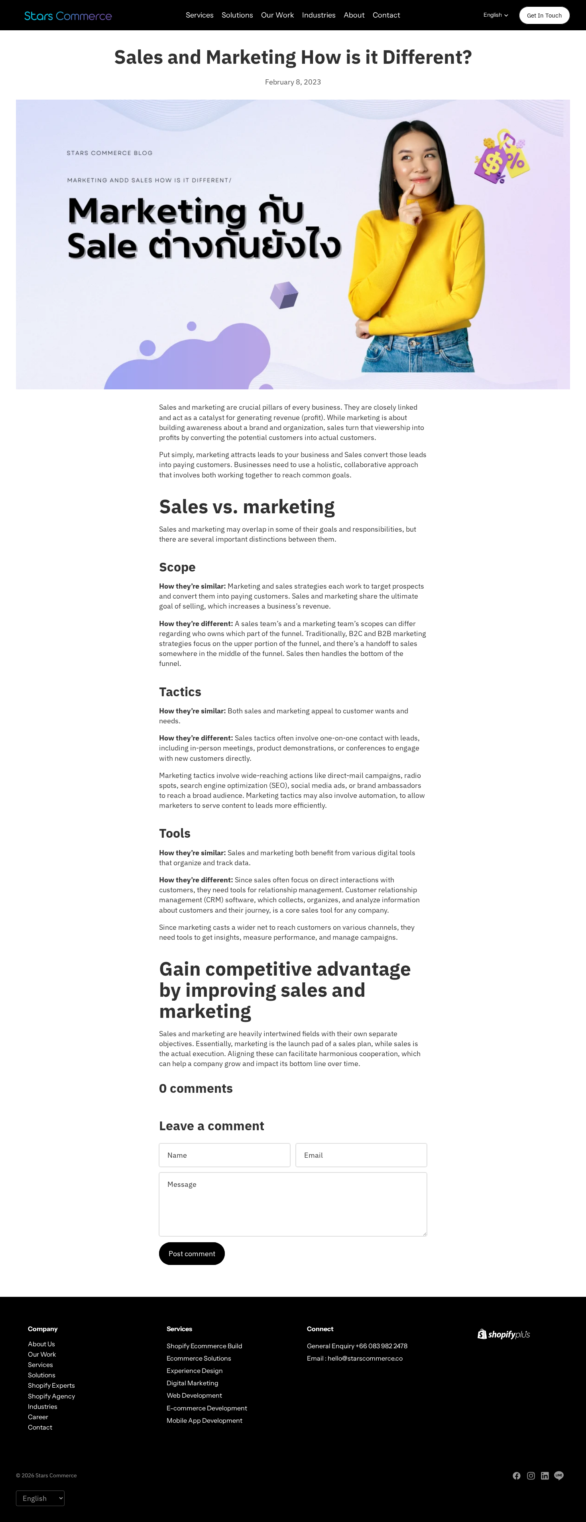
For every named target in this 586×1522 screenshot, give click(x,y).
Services (40, 1365)
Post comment (192, 1253)
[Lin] (559, 1476)
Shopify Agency (51, 1396)
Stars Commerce (56, 1475)
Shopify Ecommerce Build (204, 1345)
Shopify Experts (51, 1385)
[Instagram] (531, 1476)
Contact (40, 1427)
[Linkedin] (545, 1476)
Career (38, 1417)
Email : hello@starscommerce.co (355, 1358)
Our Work (42, 1354)
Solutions (41, 1375)
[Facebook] (516, 1476)
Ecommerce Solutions (199, 1358)
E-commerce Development (207, 1408)
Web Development (194, 1395)
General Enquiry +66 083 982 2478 (357, 1345)
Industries (42, 1406)
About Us (41, 1343)
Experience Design (195, 1371)
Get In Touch (544, 15)
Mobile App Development (204, 1420)
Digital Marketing (192, 1383)
